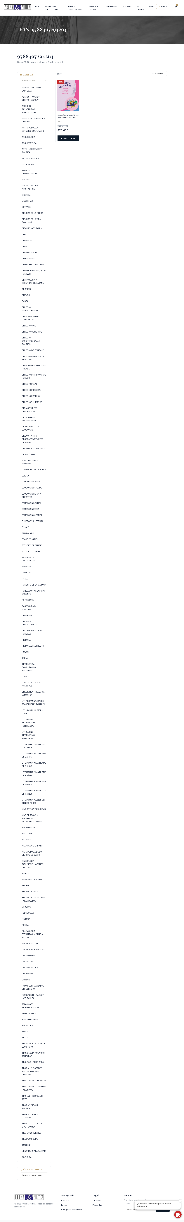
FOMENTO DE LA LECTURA (34, 585)
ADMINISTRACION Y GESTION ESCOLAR (31, 98)
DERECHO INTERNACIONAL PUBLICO (34, 376)
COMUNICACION (29, 252)
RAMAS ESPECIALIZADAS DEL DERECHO (33, 987)
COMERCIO (27, 240)
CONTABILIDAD (28, 258)
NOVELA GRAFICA (30, 891)
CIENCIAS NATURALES (32, 228)
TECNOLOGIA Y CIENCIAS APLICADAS (33, 1054)
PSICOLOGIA (27, 961)
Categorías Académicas (71, 1209)
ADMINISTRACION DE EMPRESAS (31, 89)
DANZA (25, 301)
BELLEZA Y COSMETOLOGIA (29, 172)
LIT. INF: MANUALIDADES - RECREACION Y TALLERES (33, 702)
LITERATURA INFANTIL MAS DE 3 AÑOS (34, 755)
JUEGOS (25, 676)
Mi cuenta (140, 8)
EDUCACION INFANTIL (31, 503)
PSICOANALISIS (29, 955)
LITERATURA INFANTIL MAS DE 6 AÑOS (34, 764)
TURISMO (26, 1145)
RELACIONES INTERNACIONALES (30, 1006)
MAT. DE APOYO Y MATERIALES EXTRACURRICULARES (32, 818)
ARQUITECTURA (29, 143)
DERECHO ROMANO (31, 396)
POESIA (25, 925)
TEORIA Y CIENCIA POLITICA (30, 1107)
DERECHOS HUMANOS (32, 402)
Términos (97, 1200)
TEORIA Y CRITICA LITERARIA (30, 1116)
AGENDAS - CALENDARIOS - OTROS (33, 120)
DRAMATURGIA (28, 454)
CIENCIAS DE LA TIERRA (32, 213)
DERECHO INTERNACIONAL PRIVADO (34, 367)
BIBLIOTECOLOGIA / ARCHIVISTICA (30, 187)
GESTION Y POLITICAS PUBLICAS (32, 632)
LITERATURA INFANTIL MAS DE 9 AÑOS (34, 774)
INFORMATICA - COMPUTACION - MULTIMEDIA (29, 667)
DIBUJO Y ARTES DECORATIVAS (29, 409)
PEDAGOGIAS (28, 913)
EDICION (25, 476)
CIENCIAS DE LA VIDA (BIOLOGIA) (31, 220)
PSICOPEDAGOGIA (30, 967)
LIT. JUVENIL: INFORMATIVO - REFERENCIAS (29, 735)
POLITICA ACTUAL (30, 943)
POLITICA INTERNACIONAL (34, 949)
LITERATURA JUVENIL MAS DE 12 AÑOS (34, 783)
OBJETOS (26, 907)
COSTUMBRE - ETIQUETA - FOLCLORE (34, 272)
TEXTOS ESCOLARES (31, 1133)
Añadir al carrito (68, 138)
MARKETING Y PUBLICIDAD (34, 809)
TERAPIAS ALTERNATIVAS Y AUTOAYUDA (33, 1125)
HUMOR (25, 652)
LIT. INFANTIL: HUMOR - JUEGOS (32, 712)
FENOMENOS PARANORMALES (29, 559)
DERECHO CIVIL (29, 326)
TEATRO (25, 1037)
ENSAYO (25, 527)
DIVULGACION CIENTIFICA (33, 448)
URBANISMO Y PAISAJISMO (34, 1151)
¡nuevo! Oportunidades (75, 8)
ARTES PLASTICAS (30, 158)
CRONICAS (27, 289)
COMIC (25, 246)
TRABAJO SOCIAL (30, 1139)
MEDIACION (27, 833)
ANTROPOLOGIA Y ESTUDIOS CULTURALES (33, 129)
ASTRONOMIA (28, 164)
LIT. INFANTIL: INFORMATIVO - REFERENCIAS (29, 722)
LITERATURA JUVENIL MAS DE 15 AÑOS (34, 792)
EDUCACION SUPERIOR (32, 515)
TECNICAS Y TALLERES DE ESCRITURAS (33, 1045)
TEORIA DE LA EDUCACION (34, 1081)
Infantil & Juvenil (93, 8)
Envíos (64, 1205)
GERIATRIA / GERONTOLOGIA (29, 623)
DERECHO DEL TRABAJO (33, 350)
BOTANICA (26, 207)
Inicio (37, 6)
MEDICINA (26, 840)
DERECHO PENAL (29, 384)
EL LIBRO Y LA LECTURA (32, 521)
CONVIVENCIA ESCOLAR (33, 264)
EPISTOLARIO (28, 533)
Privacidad (97, 1205)
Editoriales (112, 6)
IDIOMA (25, 658)
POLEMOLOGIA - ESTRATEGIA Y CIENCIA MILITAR (32, 934)
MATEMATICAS (28, 827)
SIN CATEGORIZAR (30, 1019)
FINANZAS (26, 573)
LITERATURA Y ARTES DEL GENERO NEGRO (33, 801)
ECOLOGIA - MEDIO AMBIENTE (30, 462)
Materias (127, 6)
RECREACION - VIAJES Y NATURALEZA (33, 996)
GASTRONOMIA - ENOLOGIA (29, 607)
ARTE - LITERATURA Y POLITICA (32, 150)
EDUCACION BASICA (31, 482)
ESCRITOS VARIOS (30, 539)
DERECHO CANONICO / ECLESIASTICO (32, 318)
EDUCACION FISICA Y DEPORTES (31, 495)
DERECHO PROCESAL (31, 390)
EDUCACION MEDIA (30, 509)
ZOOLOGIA (27, 1157)
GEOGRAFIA (27, 615)
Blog (151, 6)
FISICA (25, 579)
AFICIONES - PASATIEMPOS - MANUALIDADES (29, 109)
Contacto (65, 1200)
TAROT (25, 1031)
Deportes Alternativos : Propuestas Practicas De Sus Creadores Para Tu (68, 116)
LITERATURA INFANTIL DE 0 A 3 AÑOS (33, 746)
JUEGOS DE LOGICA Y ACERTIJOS (31, 684)
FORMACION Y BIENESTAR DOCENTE (33, 592)
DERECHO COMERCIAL (32, 332)
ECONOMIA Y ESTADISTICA (34, 470)
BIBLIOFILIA (27, 179)
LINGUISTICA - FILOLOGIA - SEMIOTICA (34, 693)
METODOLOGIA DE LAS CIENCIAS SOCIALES (32, 853)
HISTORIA (26, 640)
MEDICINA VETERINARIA (32, 846)
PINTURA (26, 919)
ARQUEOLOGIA (28, 137)
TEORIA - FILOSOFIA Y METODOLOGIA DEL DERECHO (32, 1071)
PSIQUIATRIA (27, 974)
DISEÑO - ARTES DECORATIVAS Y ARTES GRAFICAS (32, 439)
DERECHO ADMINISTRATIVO (30, 309)
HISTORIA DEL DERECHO (33, 646)
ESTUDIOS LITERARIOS (32, 551)
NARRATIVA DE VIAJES (32, 879)
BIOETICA (26, 195)
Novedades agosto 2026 (51, 8)
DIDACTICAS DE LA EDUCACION (30, 428)
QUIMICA (26, 980)
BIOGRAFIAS (27, 201)
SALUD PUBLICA (29, 1013)
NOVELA (25, 885)
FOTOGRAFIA (28, 600)
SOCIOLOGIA (27, 1025)
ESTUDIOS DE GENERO (32, 545)
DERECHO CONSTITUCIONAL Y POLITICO (31, 341)
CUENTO (26, 295)
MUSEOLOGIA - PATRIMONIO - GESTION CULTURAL (33, 864)
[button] (178, 1214)
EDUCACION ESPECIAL (32, 488)
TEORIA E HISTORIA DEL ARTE (32, 1097)
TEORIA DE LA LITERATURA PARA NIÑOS (34, 1088)
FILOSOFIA (26, 566)
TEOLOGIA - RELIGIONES (33, 1062)
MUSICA (25, 873)
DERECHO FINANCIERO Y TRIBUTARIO (33, 358)
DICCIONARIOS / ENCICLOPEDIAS (29, 419)
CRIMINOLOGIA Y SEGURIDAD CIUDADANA (33, 281)
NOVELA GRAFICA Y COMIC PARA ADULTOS (34, 899)
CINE (24, 234)
